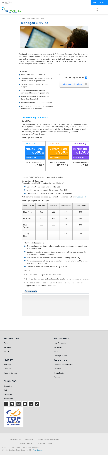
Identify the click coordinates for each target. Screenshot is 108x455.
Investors (57, 369)
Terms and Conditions (48, 439)
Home (23, 18)
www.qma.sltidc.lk (81, 197)
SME (6, 390)
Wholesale (8, 394)
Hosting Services (60, 356)
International (8, 399)
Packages (58, 347)
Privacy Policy (26, 443)
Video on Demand (10, 373)
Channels (7, 369)
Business (30, 18)
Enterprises (40, 18)
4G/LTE (6, 352)
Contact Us (15, 439)
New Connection (60, 343)
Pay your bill (99, 2)
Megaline (7, 347)
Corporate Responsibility (63, 365)
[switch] (7, 2)
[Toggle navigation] (104, 10)
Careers (57, 377)
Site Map (29, 439)
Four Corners (38, 450)
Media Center (59, 373)
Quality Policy (45, 443)
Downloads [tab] (30, 291)
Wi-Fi (56, 352)
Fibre (6, 343)
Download (83, 300)
